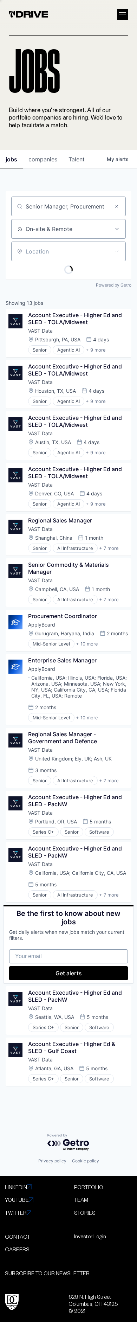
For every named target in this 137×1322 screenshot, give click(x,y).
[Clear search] (116, 206)
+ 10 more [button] (87, 644)
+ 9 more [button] (96, 350)
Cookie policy (85, 1160)
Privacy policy (52, 1160)
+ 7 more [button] (109, 548)
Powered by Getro (113, 285)
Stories (85, 1212)
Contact (17, 1236)
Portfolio (88, 1187)
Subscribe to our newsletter (47, 1273)
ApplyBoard (41, 625)
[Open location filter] (116, 251)
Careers (17, 1249)
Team (81, 1199)
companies (42, 159)
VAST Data (40, 331)
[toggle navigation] (122, 14)
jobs (11, 159)
